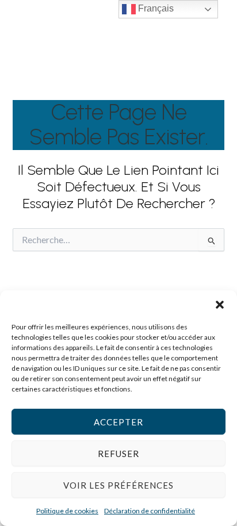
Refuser (118, 453)
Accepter (118, 422)
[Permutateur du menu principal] (210, 44)
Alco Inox (177, 43)
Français (155, 8)
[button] (219, 304)
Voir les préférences (118, 485)
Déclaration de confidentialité (149, 510)
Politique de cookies (67, 510)
